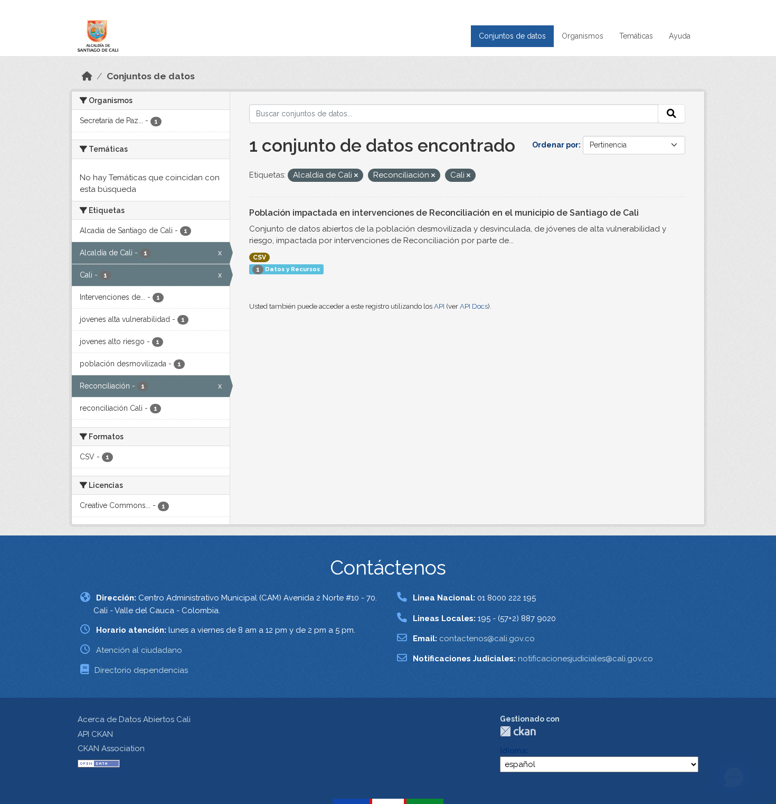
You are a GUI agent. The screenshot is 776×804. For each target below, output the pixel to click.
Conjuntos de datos (512, 36)
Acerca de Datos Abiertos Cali (134, 719)
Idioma (513, 750)
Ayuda (679, 36)
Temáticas (636, 36)
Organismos (582, 36)
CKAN (518, 731)
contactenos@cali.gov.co (487, 638)
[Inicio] (87, 76)
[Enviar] (671, 113)
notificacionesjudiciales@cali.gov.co (585, 658)
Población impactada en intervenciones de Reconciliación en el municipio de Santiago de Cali (444, 213)
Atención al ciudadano (139, 650)
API (439, 306)
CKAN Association (111, 748)
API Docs (474, 306)
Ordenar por (555, 145)
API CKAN (95, 734)
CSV (259, 257)
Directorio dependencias (141, 670)
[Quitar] (356, 175)
